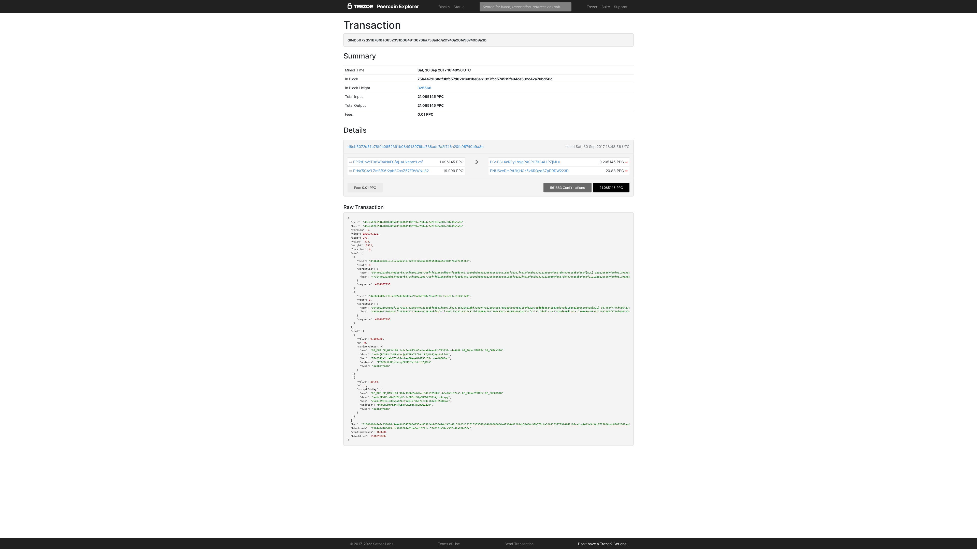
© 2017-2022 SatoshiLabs (371, 544)
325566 (424, 88)
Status (459, 7)
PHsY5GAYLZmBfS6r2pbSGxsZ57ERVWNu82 (391, 171)
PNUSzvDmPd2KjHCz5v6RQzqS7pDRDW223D (529, 171)
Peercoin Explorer (398, 6)
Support (620, 7)
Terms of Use (449, 544)
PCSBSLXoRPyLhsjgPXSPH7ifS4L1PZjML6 (525, 162)
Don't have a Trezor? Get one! (602, 544)
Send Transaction (519, 544)
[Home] (360, 7)
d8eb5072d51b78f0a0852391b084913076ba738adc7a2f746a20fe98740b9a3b (416, 146)
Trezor (592, 7)
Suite (605, 7)
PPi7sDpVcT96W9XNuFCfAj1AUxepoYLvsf (388, 162)
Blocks (444, 7)
